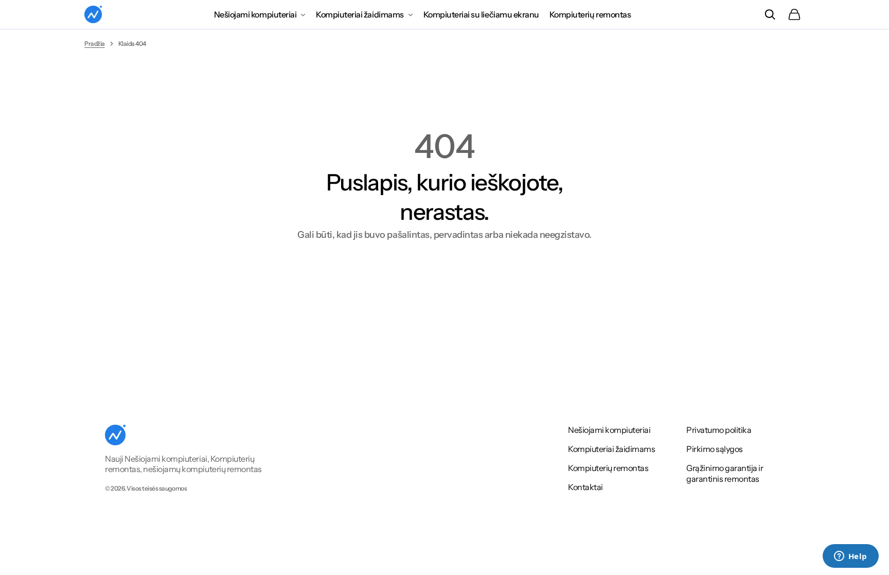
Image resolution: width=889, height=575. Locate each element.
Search (769, 14)
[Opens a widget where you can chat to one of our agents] (850, 557)
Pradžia (94, 43)
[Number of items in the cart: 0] (794, 14)
